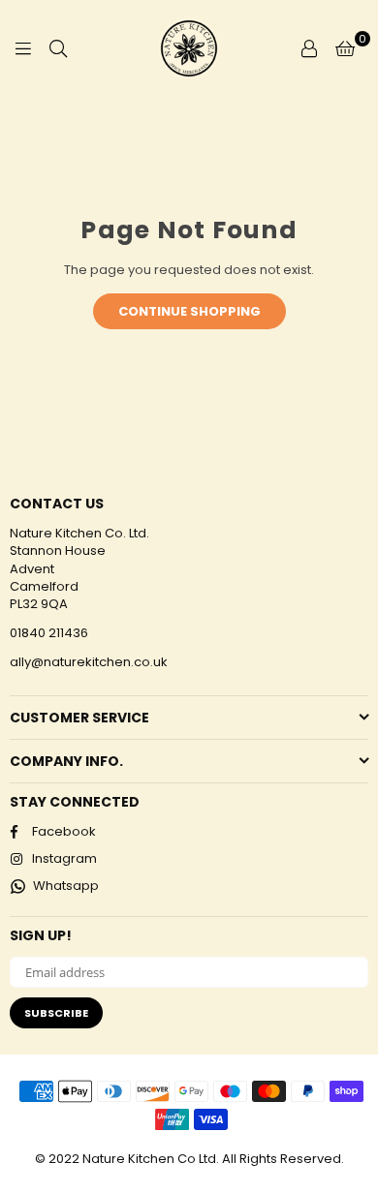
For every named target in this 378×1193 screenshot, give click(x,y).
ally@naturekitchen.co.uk (89, 662)
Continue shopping (189, 311)
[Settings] (309, 48)
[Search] (58, 48)
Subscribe (56, 1013)
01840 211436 (49, 633)
